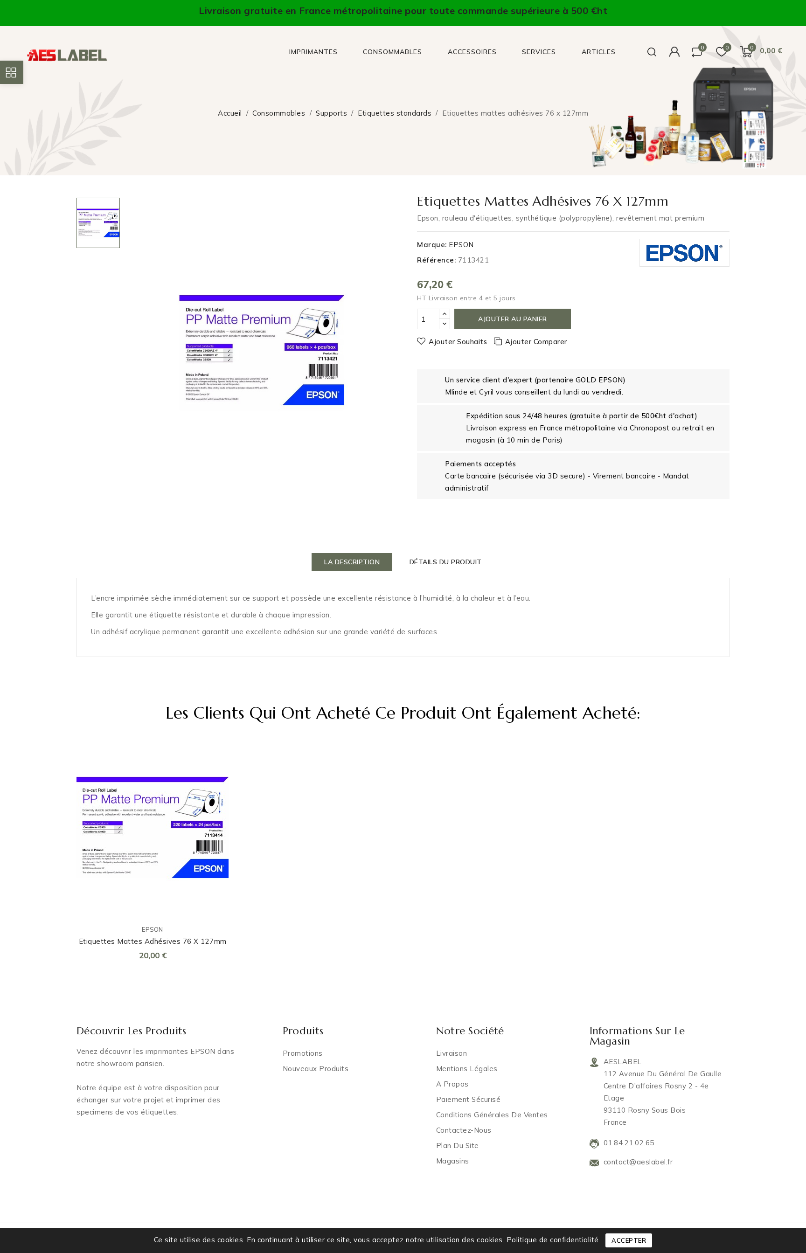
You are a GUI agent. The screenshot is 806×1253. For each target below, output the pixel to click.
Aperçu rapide (215, 776)
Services (539, 52)
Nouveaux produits (316, 1068)
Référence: (436, 260)
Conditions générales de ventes (492, 1114)
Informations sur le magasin (637, 1036)
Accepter (628, 1240)
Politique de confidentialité (553, 1239)
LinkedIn (77, 1135)
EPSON (461, 244)
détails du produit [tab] (446, 562)
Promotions (303, 1053)
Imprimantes (313, 52)
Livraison (451, 1053)
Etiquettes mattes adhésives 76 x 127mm (153, 941)
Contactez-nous (464, 1130)
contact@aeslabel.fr (638, 1161)
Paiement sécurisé (468, 1099)
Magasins (452, 1160)
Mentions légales (467, 1068)
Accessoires (472, 52)
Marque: (432, 244)
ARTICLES (599, 52)
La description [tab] (352, 562)
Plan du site (457, 1145)
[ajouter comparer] (215, 756)
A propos (452, 1084)
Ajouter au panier (512, 319)
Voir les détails (215, 796)
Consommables (392, 52)
